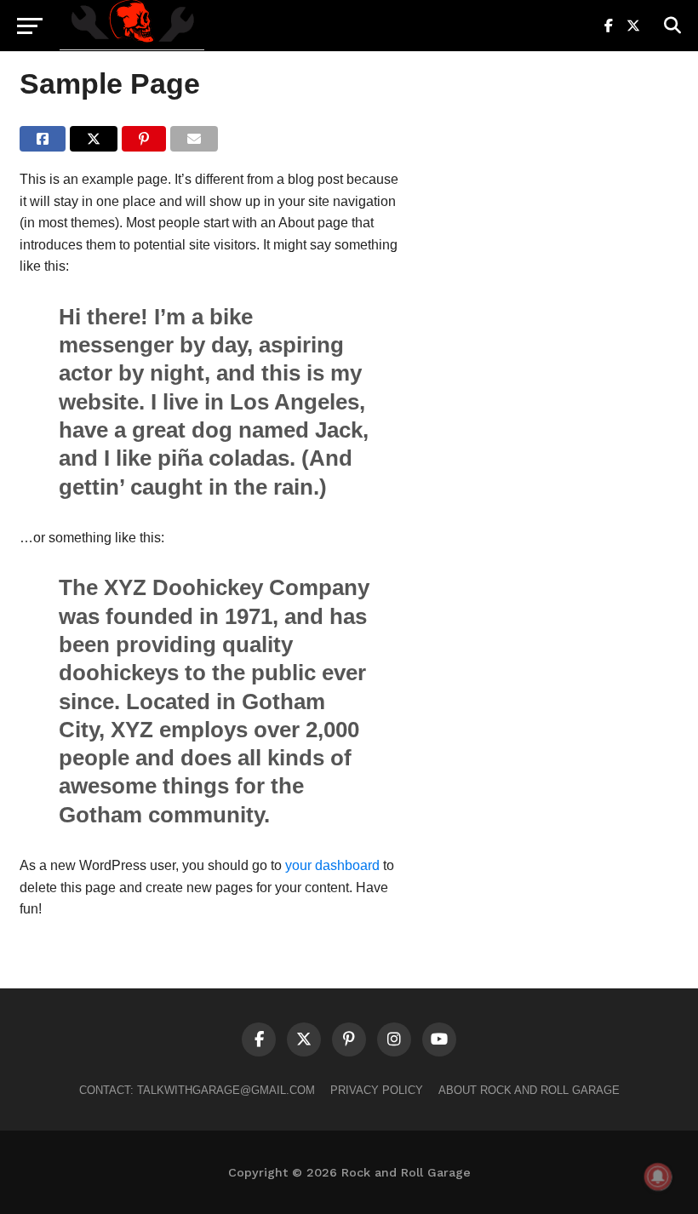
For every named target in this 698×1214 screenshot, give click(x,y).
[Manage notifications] (658, 1176)
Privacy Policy (376, 1090)
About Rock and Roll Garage (529, 1090)
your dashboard (332, 865)
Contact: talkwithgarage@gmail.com (197, 1090)
